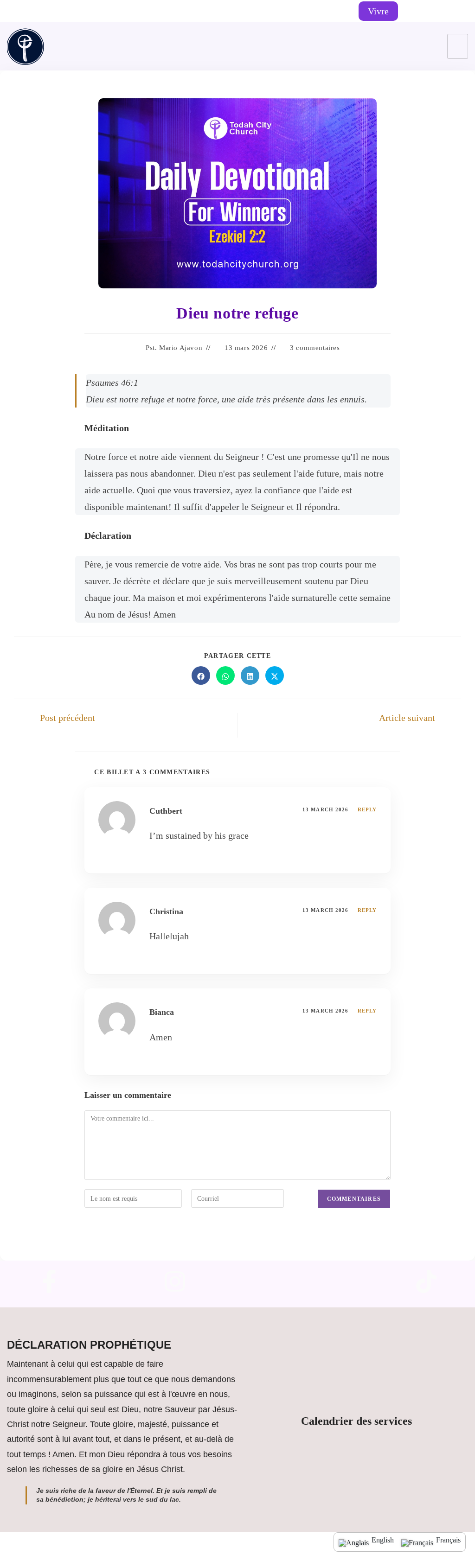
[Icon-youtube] (300, 1281)
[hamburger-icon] (457, 46)
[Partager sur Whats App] (225, 675)
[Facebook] (414, 12)
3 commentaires (315, 347)
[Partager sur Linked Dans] (250, 675)
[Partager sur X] (274, 675)
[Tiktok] (447, 12)
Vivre (378, 11)
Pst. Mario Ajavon (174, 347)
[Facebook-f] (49, 1281)
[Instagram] (430, 12)
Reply (367, 809)
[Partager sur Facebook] (201, 675)
